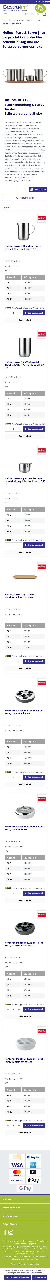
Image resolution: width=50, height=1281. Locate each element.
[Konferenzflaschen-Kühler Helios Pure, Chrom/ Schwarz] (25, 693)
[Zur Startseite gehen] (14, 8)
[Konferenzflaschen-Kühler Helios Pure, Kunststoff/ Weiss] (25, 1041)
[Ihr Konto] (38, 14)
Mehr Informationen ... (35, 1273)
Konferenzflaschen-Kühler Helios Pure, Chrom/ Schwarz (24, 712)
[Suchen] (26, 14)
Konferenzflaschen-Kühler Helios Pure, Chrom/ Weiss (24, 828)
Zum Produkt (25, 320)
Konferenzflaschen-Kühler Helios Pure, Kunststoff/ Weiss (24, 1060)
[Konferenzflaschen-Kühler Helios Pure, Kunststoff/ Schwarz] (25, 925)
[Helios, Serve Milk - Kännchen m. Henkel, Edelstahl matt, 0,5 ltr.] (25, 229)
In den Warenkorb (34, 312)
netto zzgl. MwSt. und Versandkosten (29, 308)
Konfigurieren (40, 1277)
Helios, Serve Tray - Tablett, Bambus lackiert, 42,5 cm (20, 596)
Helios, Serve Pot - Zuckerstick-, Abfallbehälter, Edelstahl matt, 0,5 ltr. (24, 365)
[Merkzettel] (32, 14)
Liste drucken (39, 189)
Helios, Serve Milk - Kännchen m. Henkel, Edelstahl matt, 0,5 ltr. (24, 248)
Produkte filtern (26, 198)
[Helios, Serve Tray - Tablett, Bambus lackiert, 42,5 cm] (25, 577)
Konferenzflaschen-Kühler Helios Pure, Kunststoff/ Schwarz (24, 944)
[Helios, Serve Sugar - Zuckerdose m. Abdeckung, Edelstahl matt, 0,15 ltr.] (25, 461)
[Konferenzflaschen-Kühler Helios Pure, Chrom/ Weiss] (25, 809)
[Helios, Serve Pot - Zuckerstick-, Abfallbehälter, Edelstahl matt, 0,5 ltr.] (25, 345)
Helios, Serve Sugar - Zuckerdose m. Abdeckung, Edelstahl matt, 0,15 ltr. (25, 481)
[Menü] (6, 14)
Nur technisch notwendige (17, 1277)
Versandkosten (42, 1241)
